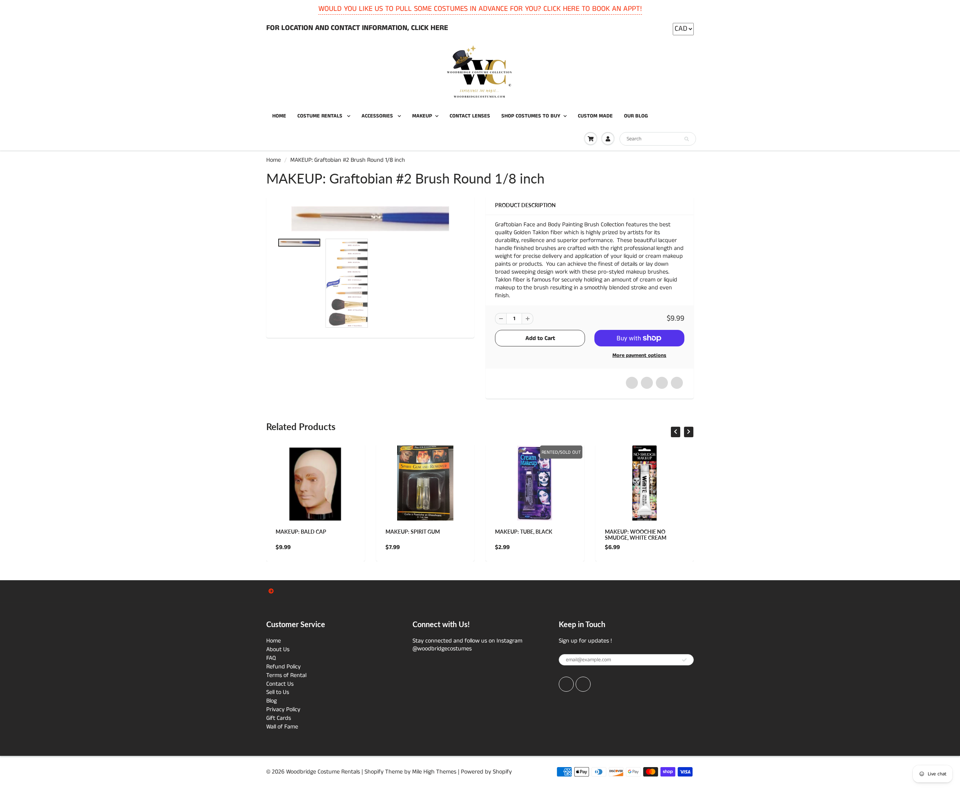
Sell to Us (277, 692)
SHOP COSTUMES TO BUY (530, 116)
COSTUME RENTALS (320, 116)
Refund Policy (283, 666)
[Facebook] (566, 684)
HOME (279, 116)
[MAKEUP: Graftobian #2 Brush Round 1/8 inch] (370, 218)
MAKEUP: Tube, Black (523, 531)
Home (273, 160)
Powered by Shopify (486, 771)
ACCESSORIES (378, 116)
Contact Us (280, 684)
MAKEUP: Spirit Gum (413, 531)
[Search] (686, 139)
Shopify (374, 771)
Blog (271, 701)
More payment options (639, 355)
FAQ (271, 658)
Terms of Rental (286, 675)
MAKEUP (422, 116)
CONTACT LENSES (470, 116)
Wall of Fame (282, 726)
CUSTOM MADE (595, 116)
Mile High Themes (434, 771)
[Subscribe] (684, 660)
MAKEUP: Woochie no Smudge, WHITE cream (635, 534)
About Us (278, 649)
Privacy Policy (283, 709)
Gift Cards (278, 718)
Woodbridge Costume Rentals (323, 771)
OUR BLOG (636, 116)
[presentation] (675, 432)
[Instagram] (583, 684)
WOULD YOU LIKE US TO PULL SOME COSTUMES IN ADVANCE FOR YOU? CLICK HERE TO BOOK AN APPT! (480, 8)
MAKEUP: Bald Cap (301, 531)
